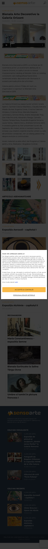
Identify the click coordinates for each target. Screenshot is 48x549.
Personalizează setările (24, 295)
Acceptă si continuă (24, 290)
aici (16, 282)
